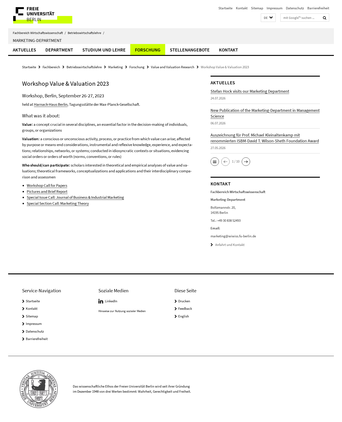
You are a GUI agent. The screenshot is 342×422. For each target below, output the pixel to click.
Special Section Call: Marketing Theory (58, 203)
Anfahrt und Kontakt (230, 244)
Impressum (274, 8)
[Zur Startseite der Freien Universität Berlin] (47, 14)
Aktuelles (24, 50)
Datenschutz (295, 8)
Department (59, 50)
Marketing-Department (37, 40)
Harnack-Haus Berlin (50, 104)
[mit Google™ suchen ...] (324, 17)
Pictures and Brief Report (47, 191)
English (183, 316)
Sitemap (257, 8)
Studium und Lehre (104, 50)
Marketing (115, 67)
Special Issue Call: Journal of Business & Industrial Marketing (75, 197)
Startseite (225, 8)
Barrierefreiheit (318, 8)
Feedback (185, 308)
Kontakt (242, 8)
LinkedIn (111, 301)
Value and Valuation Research (172, 67)
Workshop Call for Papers (47, 185)
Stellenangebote (190, 50)
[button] (268, 18)
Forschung (148, 50)
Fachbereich (51, 67)
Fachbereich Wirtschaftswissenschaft (39, 32)
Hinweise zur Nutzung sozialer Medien (122, 311)
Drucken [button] (184, 301)
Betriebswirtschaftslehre (86, 32)
